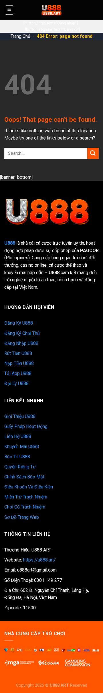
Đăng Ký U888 (18, 323)
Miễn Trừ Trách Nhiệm (25, 497)
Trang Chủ (20, 36)
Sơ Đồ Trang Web (21, 517)
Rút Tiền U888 (18, 353)
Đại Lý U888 (16, 383)
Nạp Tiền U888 (19, 363)
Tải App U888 (17, 373)
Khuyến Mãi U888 (21, 446)
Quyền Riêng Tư (20, 467)
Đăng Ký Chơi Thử (22, 333)
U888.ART (59, 685)
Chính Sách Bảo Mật (24, 477)
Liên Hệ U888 (17, 436)
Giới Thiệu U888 (19, 416)
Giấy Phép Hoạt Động (25, 426)
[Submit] (93, 153)
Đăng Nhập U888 (21, 343)
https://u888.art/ (39, 560)
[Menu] (9, 10)
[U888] (51, 10)
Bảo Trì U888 (17, 457)
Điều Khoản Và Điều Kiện (28, 487)
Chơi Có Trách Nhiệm (24, 507)
